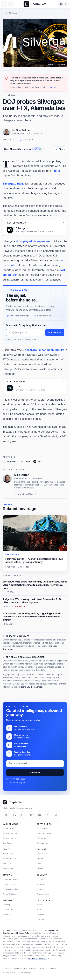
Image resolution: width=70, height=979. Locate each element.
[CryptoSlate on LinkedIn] (39, 815)
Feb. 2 (56, 170)
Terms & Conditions (47, 968)
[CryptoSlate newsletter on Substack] (22, 815)
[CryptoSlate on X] (6, 815)
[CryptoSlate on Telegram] (31, 815)
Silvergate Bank (13, 183)
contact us (51, 87)
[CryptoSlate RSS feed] (56, 815)
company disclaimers (31, 687)
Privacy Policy (23, 933)
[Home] (4, 13)
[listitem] (10, 461)
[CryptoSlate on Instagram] (47, 815)
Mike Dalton (23, 130)
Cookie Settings (24, 972)
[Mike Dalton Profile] (6, 132)
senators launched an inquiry (44, 350)
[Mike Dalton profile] (7, 478)
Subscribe (35, 773)
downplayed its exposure (33, 241)
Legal (11, 95)
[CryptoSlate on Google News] (14, 815)
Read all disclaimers (37, 959)
